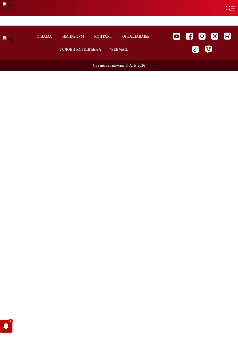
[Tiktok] (195, 49)
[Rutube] (227, 36)
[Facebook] (189, 36)
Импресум (73, 36)
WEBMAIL (119, 49)
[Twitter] (214, 36)
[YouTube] (176, 36)
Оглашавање (135, 36)
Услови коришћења (80, 49)
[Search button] (228, 8)
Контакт (103, 36)
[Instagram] (202, 36)
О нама (44, 36)
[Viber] (208, 49)
